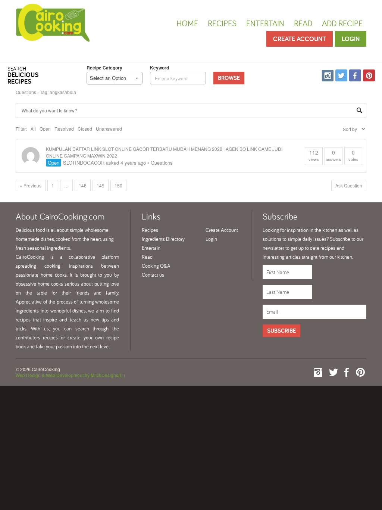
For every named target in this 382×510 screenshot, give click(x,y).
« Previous (30, 185)
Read (303, 23)
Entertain (265, 23)
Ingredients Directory (163, 239)
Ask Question (348, 185)
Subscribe (281, 331)
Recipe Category (104, 67)
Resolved (64, 128)
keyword (159, 67)
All (33, 128)
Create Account (299, 38)
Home (187, 23)
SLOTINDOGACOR (83, 162)
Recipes (222, 23)
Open (45, 128)
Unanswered (109, 128)
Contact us (153, 274)
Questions (26, 92)
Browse (229, 78)
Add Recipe (342, 23)
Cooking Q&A (156, 265)
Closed (85, 128)
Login (351, 38)
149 (100, 185)
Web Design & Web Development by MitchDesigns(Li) (70, 375)
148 (83, 185)
